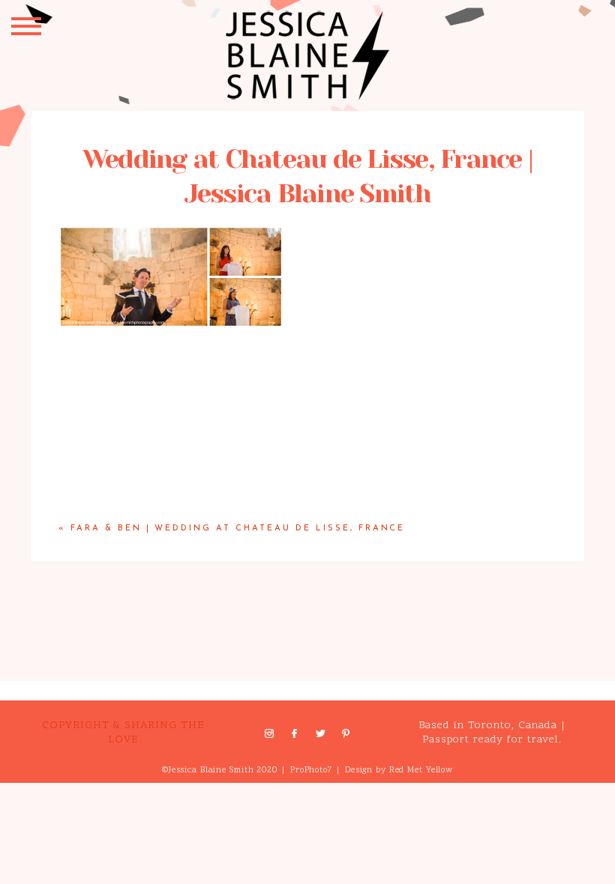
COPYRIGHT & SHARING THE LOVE (123, 732)
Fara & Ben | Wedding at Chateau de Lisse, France (238, 528)
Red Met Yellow (421, 770)
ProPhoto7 (311, 770)
